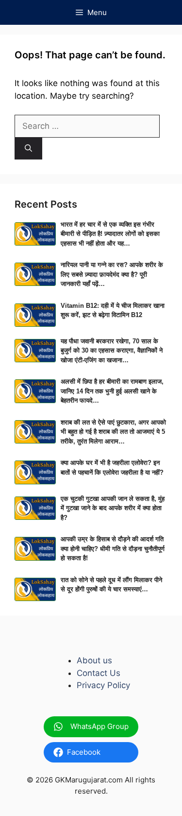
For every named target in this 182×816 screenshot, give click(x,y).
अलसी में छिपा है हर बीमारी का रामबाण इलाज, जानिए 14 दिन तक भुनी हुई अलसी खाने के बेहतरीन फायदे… (112, 391)
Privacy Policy (103, 685)
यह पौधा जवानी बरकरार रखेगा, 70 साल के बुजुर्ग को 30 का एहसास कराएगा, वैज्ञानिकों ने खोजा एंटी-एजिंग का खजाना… (112, 350)
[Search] (28, 149)
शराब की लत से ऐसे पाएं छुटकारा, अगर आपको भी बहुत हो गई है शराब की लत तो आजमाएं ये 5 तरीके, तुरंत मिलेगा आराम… (113, 432)
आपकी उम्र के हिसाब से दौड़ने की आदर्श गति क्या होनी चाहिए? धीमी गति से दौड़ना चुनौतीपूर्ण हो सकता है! (113, 548)
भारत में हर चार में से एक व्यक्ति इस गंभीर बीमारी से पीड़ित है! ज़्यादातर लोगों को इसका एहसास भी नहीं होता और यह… (110, 234)
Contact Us (98, 673)
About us (94, 660)
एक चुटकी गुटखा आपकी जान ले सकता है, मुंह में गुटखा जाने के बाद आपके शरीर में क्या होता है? (113, 508)
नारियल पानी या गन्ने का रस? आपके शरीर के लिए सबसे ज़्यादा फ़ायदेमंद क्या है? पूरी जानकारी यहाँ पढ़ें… (112, 274)
